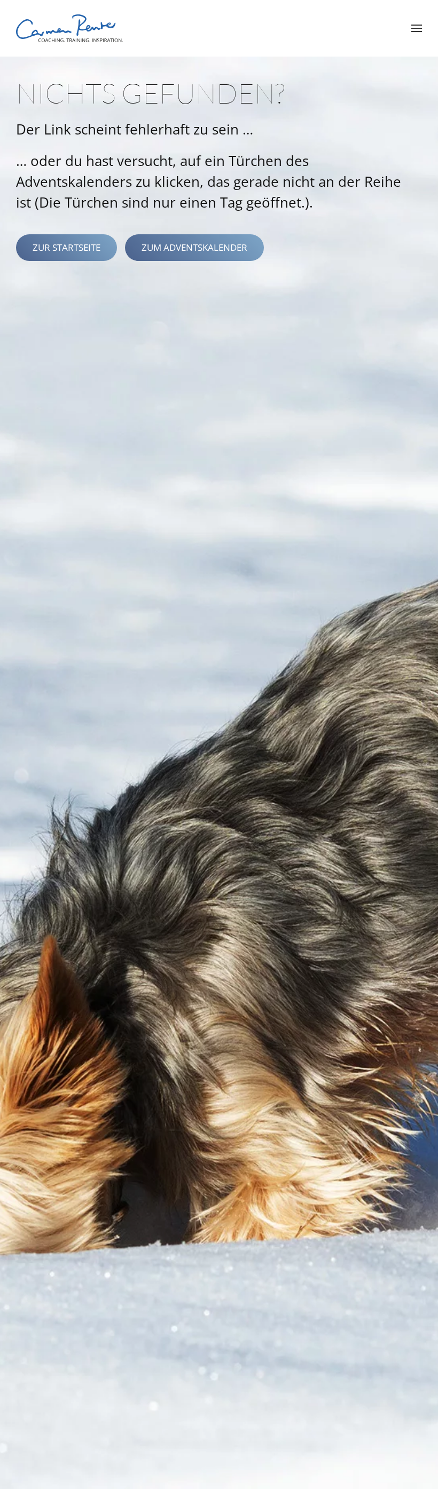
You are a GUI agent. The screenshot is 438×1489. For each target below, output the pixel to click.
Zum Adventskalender (194, 247)
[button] (416, 28)
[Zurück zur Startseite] (69, 28)
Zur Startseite (66, 247)
